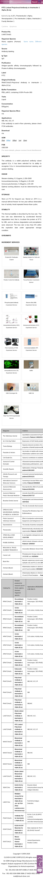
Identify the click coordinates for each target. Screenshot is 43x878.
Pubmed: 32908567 (28, 544)
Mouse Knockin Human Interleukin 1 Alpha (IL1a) (19, 841)
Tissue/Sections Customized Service (31, 281)
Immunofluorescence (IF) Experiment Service (11, 372)
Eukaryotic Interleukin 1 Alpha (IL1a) (19, 662)
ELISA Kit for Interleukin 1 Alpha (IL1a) (19, 787)
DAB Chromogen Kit (11, 393)
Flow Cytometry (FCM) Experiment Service (11, 349)
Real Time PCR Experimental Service (11, 417)
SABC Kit (31, 393)
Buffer (31, 370)
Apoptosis (13, 26)
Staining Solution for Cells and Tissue (31, 258)
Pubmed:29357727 (28, 495)
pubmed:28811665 (28, 470)
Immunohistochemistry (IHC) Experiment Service (11, 326)
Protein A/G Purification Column (11, 258)
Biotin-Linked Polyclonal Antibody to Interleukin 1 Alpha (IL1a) (19, 715)
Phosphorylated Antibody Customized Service (11, 304)
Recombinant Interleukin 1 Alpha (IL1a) (19, 601)
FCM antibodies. (8, 126)
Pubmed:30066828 (34, 483)
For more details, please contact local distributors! (21, 150)
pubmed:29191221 (28, 476)
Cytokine (5, 26)
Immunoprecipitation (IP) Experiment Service (31, 349)
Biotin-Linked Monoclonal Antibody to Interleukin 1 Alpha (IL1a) (19, 776)
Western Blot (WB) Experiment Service (31, 304)
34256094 (35, 556)
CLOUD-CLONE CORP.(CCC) (15, 857)
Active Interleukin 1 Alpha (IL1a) (19, 610)
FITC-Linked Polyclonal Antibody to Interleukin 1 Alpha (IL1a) (19, 729)
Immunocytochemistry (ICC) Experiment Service (31, 326)
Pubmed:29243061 (28, 489)
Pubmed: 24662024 (36, 437)
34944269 (39, 569)
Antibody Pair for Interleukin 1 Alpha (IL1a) (19, 818)
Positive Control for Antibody (11, 280)
